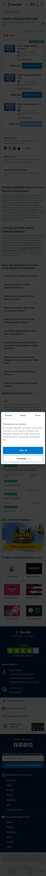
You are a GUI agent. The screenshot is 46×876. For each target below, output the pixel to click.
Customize (21, 458)
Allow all (23, 450)
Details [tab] (23, 415)
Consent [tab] (8, 415)
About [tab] (37, 415)
